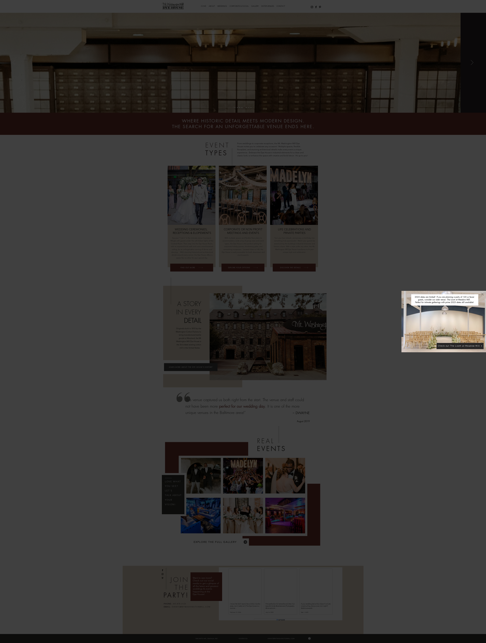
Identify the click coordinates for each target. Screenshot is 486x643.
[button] (482, 294)
